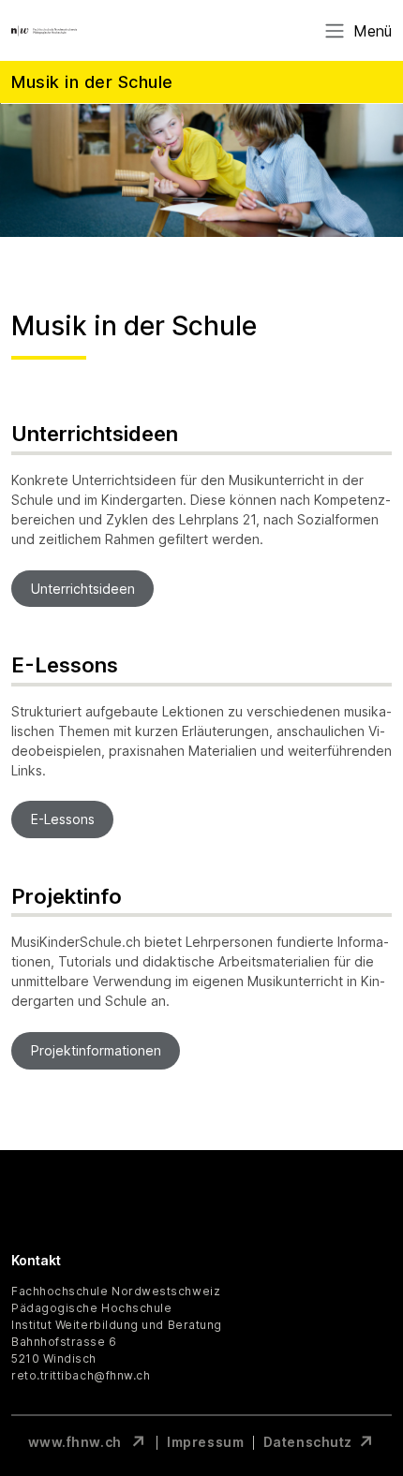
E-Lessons (63, 820)
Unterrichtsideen (83, 589)
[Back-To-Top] (371, 1415)
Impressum (205, 1442)
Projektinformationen (96, 1050)
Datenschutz (307, 1442)
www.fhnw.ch (76, 1442)
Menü (372, 31)
